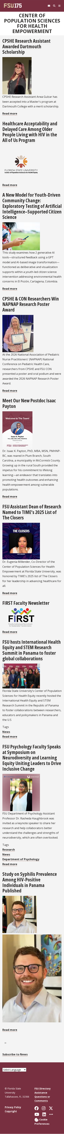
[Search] (54, 6)
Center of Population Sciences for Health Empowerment (32, 23)
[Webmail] (49, 6)
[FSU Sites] (59, 6)
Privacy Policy (13, 1107)
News (6, 732)
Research (8, 849)
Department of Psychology (20, 859)
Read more (9, 113)
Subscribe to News (15, 1054)
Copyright (11, 1111)
